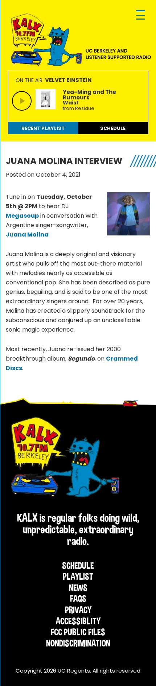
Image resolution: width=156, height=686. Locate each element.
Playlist (78, 576)
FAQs (78, 598)
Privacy (78, 609)
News (78, 587)
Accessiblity (78, 621)
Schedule (78, 565)
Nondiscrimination (78, 643)
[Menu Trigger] (141, 15)
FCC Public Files (78, 632)
